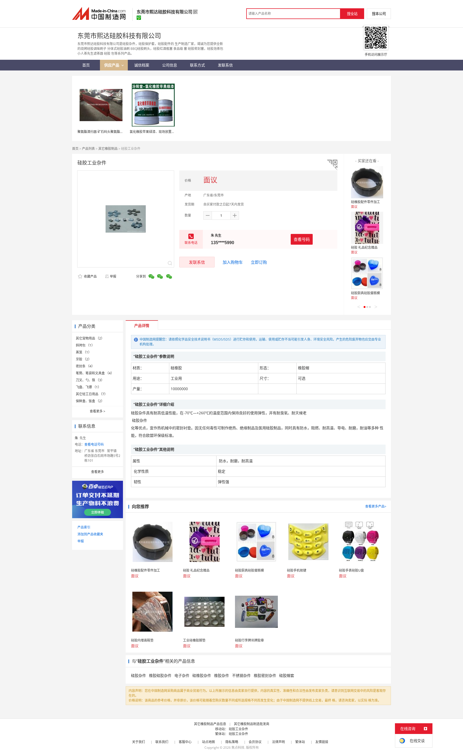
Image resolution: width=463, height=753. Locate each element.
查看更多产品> (375, 506)
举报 (113, 276)
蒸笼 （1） (83, 352)
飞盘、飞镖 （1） (88, 387)
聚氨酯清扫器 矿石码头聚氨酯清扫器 (103, 131)
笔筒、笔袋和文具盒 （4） (95, 373)
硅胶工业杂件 (238, 729)
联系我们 (161, 742)
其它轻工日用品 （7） (91, 394)
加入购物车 (233, 262)
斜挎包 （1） (85, 345)
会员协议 (255, 742)
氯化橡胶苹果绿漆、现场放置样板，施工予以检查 (165, 131)
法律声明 (278, 742)
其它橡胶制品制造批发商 (251, 724)
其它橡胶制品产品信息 (210, 724)
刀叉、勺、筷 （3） (90, 380)
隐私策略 (231, 742)
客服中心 (185, 742)
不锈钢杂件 (241, 675)
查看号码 (302, 239)
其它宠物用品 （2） (90, 338)
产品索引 (83, 527)
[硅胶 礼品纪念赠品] (367, 228)
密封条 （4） (85, 366)
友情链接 (321, 742)
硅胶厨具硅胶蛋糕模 (365, 293)
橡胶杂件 (221, 675)
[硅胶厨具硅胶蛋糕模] (367, 273)
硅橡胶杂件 (201, 675)
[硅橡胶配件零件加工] (367, 182)
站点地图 (208, 742)
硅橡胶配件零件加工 (365, 202)
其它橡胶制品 (108, 148)
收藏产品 (90, 276)
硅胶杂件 (138, 675)
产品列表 (88, 148)
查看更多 (97, 411)
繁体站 (300, 742)
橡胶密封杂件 (265, 675)
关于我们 (138, 742)
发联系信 (197, 262)
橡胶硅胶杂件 (160, 675)
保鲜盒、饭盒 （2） (90, 401)
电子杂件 (181, 675)
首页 (75, 148)
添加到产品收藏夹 (90, 534)
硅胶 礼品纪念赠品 (364, 247)
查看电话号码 (94, 444)
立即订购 (259, 262)
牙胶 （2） (83, 359)
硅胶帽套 (286, 675)
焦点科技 (238, 747)
